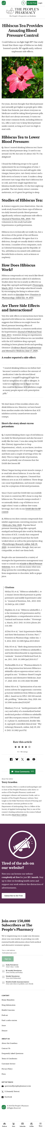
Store (4, 1025)
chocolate (20, 295)
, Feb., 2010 (16, 219)
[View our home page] (4, 3)
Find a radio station (9, 1020)
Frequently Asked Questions (12, 1053)
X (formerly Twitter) (12, 1091)
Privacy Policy (7, 1069)
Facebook (8, 1097)
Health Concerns (8, 1010)
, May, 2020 (11, 525)
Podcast (5, 1015)
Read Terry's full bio (19, 815)
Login (40, 3)
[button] (33, 759)
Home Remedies (8, 1000)
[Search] (23, 3)
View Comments (24, 771)
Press (4, 1074)
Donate (4, 1031)
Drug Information (8, 1005)
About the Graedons (9, 1043)
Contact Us (6, 1048)
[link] (11, 759)
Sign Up (8, 959)
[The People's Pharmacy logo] (22, 11)
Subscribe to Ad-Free (13, 896)
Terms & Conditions (9, 1059)
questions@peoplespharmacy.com (18, 1086)
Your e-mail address (8, 950)
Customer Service (8, 1064)
